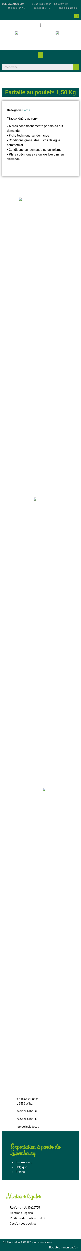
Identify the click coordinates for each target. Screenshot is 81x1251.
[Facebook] (76, 16)
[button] (40, 55)
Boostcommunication (63, 1247)
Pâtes (26, 110)
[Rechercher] (76, 67)
